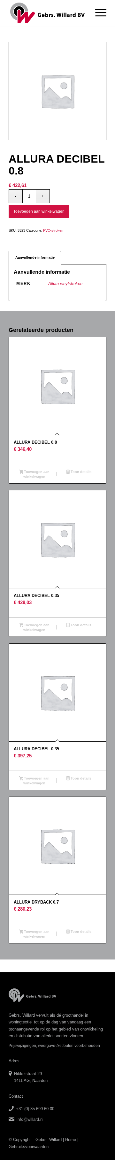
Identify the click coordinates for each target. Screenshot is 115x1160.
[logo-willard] (48, 13)
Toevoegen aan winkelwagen (39, 211)
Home (70, 1139)
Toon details (80, 472)
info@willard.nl (30, 1119)
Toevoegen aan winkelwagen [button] (36, 474)
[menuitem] (97, 13)
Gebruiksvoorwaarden (29, 1146)
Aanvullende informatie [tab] (35, 257)
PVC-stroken (53, 230)
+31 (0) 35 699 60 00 (35, 1108)
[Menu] (97, 13)
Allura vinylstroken (65, 283)
